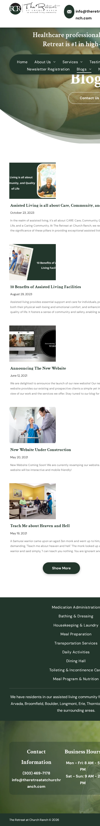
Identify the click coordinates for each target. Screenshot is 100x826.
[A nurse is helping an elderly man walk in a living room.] (32, 262)
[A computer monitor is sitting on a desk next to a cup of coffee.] (32, 344)
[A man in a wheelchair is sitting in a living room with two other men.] (32, 501)
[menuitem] (22, 62)
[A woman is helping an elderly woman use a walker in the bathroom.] (32, 425)
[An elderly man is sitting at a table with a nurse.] (32, 181)
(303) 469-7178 (36, 773)
